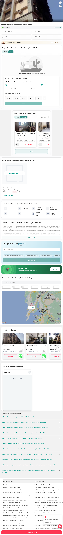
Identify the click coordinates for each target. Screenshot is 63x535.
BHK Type (43, 117)
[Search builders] (29, 372)
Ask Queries (31, 260)
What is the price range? (46, 255)
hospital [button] (17, 287)
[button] (15, 192)
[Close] (60, 517)
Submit (24, 103)
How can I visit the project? (32, 255)
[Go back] (2, 2)
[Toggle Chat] (60, 526)
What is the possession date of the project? (13, 255)
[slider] (6, 85)
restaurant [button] (35, 287)
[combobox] (33, 282)
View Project (11, 356)
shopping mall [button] (46, 287)
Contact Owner (28, 144)
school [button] (26, 287)
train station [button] (7, 287)
